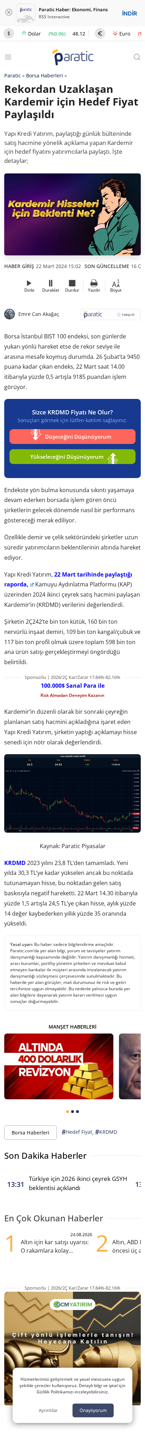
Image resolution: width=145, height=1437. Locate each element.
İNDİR (129, 13)
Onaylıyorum (93, 1410)
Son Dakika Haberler (45, 1155)
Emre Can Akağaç (38, 314)
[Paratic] (72, 58)
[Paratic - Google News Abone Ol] (111, 317)
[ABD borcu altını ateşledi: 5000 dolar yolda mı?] (58, 1066)
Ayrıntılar (48, 1410)
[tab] (67, 1111)
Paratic (12, 75)
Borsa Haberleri (44, 75)
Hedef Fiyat (77, 1132)
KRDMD (15, 863)
